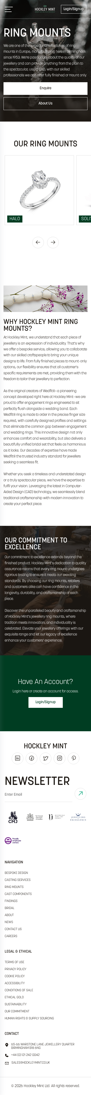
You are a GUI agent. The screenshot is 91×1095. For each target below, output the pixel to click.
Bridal (9, 908)
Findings (11, 901)
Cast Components (18, 894)
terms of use (14, 962)
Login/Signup (73, 9)
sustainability (16, 1004)
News (9, 922)
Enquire (45, 88)
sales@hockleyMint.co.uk (30, 1063)
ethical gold (14, 997)
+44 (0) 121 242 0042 (25, 1055)
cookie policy (15, 976)
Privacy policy (15, 969)
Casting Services (18, 880)
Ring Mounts (14, 887)
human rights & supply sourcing (29, 1018)
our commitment (17, 1011)
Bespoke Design (16, 873)
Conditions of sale (19, 990)
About (9, 915)
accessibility (15, 983)
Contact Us (13, 929)
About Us (45, 103)
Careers (11, 936)
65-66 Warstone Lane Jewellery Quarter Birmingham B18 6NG (42, 1046)
